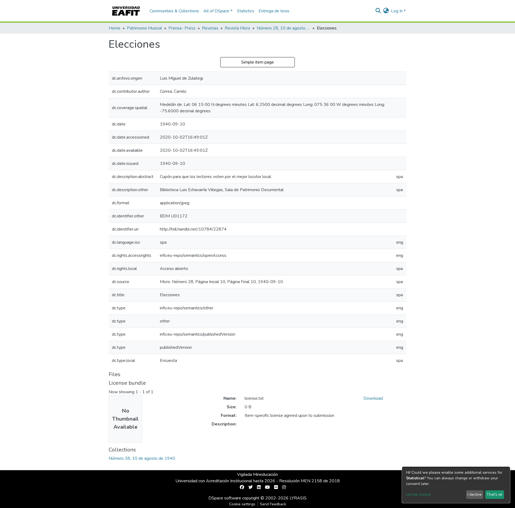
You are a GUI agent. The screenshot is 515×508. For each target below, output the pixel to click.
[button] (386, 11)
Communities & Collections (174, 11)
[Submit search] (378, 11)
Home (114, 28)
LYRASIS (298, 498)
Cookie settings (242, 504)
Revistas (210, 28)
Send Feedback (273, 504)
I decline (475, 494)
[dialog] (456, 485)
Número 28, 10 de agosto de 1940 (283, 28)
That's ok (494, 494)
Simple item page (257, 62)
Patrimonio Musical (144, 28)
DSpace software (224, 498)
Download (373, 398)
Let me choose (418, 494)
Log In (397, 11)
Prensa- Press (182, 28)
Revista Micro (237, 28)
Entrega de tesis (274, 11)
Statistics (245, 11)
